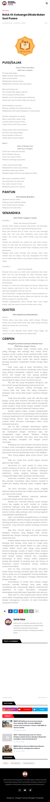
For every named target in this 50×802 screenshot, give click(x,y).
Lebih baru (7, 697)
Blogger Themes (21, 798)
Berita (6, 763)
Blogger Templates (36, 798)
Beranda (5, 10)
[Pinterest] (21, 611)
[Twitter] (15, 611)
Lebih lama (42, 697)
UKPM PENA (19, 619)
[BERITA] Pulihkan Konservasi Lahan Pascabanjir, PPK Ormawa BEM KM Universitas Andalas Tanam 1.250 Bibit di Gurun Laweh (30, 724)
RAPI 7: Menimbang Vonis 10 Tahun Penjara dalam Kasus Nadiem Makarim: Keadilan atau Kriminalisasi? (30, 737)
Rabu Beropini (15, 763)
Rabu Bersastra (29, 763)
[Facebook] (10, 611)
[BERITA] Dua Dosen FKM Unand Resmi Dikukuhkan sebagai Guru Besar (29, 747)
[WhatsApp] (26, 611)
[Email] (31, 611)
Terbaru (7, 716)
